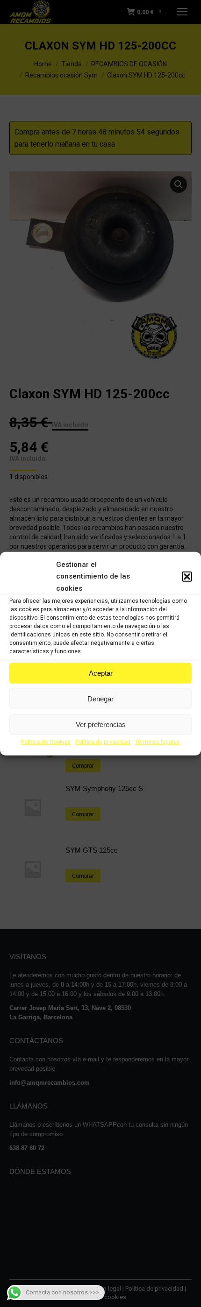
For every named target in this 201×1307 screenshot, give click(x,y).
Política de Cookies (46, 742)
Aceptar (101, 673)
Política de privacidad (102, 742)
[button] (187, 576)
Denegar (100, 699)
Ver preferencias (101, 724)
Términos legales (157, 742)
